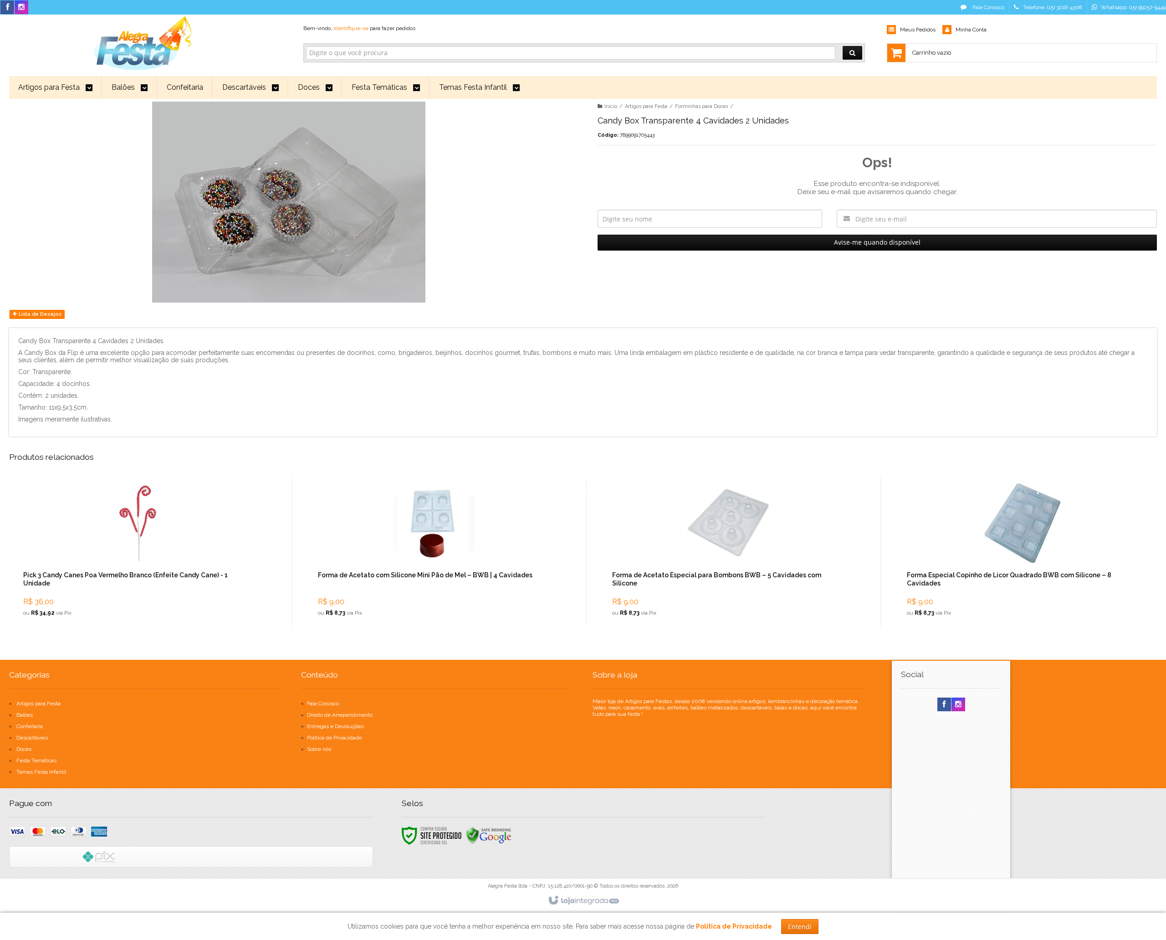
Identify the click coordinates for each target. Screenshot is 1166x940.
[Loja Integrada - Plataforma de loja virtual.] (583, 900)
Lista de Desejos (39, 314)
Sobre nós (319, 749)
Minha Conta (971, 29)
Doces (23, 749)
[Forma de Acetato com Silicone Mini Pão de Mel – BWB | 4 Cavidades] (434, 552)
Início (610, 106)
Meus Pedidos (918, 29)
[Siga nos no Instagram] (21, 8)
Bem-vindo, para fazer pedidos (359, 28)
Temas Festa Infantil (41, 772)
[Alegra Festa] (141, 41)
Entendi (800, 926)
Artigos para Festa (646, 106)
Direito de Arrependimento (340, 715)
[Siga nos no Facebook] (7, 8)
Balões (24, 715)
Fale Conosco (987, 7)
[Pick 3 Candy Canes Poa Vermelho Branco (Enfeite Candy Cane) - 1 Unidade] (139, 552)
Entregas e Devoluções (335, 726)
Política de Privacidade (334, 738)
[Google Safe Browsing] (488, 835)
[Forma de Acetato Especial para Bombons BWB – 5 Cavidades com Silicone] (728, 552)
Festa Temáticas (36, 760)
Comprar (145, 585)
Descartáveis (32, 738)
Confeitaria (29, 726)
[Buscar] (852, 53)
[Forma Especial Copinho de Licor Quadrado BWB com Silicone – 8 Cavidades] (1023, 552)
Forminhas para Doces (701, 106)
